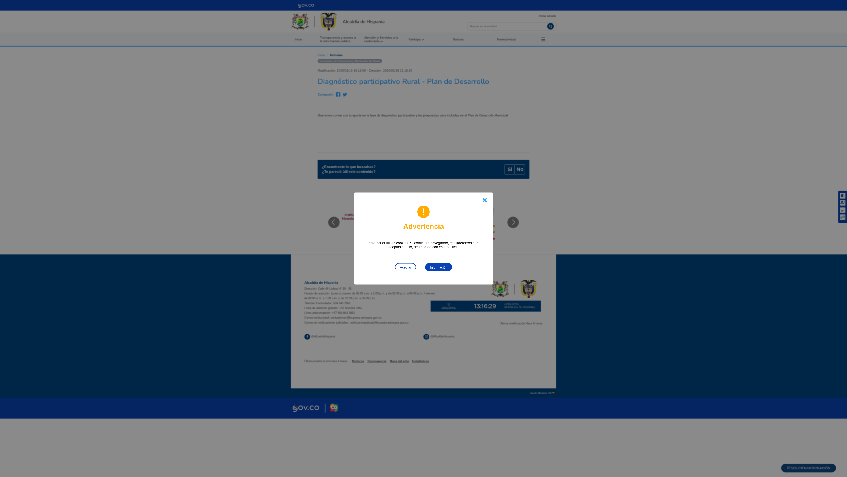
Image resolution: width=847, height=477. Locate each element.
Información (438, 267)
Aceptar (405, 267)
